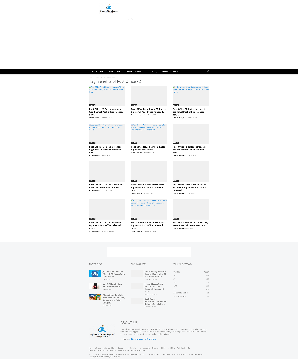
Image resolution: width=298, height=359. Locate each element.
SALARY (138, 72)
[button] (208, 72)
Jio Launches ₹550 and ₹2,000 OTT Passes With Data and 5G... (114, 274)
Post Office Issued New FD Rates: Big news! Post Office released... (148, 110)
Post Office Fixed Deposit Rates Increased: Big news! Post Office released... (189, 187)
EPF (152, 72)
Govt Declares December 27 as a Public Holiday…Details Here (155, 301)
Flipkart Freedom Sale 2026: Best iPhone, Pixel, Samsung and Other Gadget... (114, 299)
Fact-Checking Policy (183, 348)
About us (98, 348)
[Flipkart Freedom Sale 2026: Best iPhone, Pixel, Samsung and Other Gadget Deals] (95, 298)
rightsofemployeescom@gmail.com (142, 339)
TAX (145, 72)
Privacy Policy (111, 350)
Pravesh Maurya (94, 118)
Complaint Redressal (138, 350)
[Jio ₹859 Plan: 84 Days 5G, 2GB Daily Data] (95, 287)
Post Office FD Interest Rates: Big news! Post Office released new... (190, 224)
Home (91, 78)
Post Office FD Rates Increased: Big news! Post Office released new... (189, 112)
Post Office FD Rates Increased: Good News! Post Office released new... (106, 112)
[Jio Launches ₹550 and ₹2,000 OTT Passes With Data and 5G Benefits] (95, 274)
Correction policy (144, 348)
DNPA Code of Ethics (168, 348)
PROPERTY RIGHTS (115, 72)
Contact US (121, 348)
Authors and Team (169, 72)
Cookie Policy (131, 348)
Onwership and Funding (97, 350)
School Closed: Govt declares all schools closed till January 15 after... (154, 288)
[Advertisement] (131, 25)
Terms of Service (123, 350)
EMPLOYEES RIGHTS (98, 72)
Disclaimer (155, 348)
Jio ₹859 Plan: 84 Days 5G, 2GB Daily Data (112, 285)
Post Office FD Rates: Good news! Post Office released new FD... (106, 186)
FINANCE (129, 72)
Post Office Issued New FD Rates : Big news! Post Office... (148, 148)
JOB (157, 72)
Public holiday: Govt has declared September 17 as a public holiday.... (155, 274)
